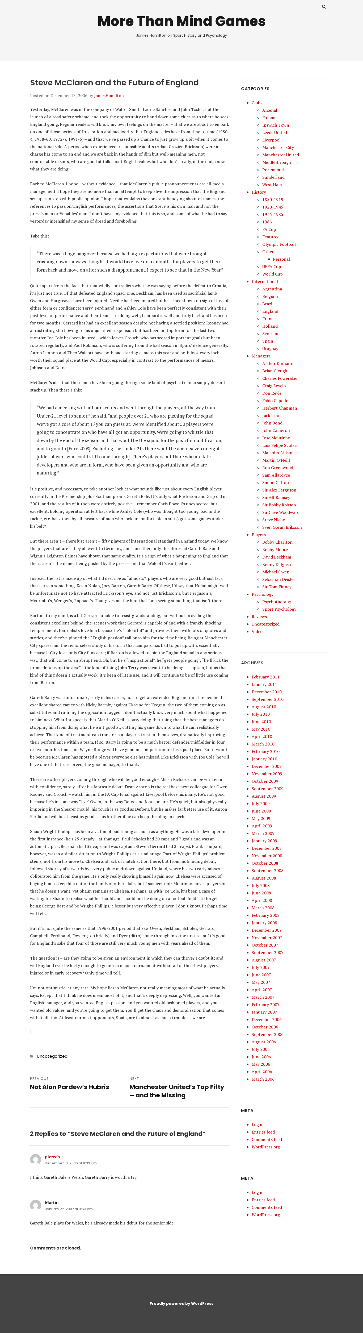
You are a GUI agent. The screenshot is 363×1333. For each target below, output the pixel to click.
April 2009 (262, 826)
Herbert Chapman (279, 408)
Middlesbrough (276, 162)
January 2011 (264, 684)
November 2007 (267, 937)
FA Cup (269, 229)
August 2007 (264, 960)
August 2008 (264, 878)
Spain (267, 341)
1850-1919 (272, 199)
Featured (271, 237)
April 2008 (262, 900)
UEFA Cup (271, 266)
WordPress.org (266, 1147)
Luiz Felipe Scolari (279, 445)
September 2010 (268, 699)
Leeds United (274, 132)
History (259, 192)
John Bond (272, 423)
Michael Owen (275, 572)
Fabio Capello (275, 400)
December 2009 (267, 766)
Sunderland (273, 177)
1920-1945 (272, 207)
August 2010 (264, 707)
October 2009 (265, 781)
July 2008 (261, 885)
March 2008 (263, 908)
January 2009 (264, 841)
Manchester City (278, 147)
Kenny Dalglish (276, 564)
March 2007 (263, 997)
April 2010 (262, 736)
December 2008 (267, 848)
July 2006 (261, 1049)
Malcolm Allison (278, 453)
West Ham (272, 185)
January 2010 (264, 759)
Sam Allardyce (276, 475)
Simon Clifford (276, 482)
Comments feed (267, 1139)
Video (257, 631)
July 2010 (261, 714)
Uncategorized (52, 1056)
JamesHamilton (109, 95)
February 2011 (266, 677)
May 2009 (261, 818)
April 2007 (262, 990)
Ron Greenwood (277, 467)
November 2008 (267, 856)
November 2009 (267, 774)
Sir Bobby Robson (279, 505)
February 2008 (266, 915)
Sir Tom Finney (277, 587)
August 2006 (264, 1042)
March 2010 (263, 744)
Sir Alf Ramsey (276, 497)
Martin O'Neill (276, 460)
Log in (258, 1124)
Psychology (262, 594)
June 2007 (261, 975)
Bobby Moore (275, 549)
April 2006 (262, 1071)
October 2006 (265, 1027)
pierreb (52, 1157)
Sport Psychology (279, 609)
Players (259, 535)
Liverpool (271, 140)
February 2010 (266, 751)
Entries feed (263, 1132)
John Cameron (276, 430)
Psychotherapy (276, 602)
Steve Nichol (274, 520)
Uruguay (270, 348)
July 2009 (261, 803)
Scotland (271, 333)
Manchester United (280, 155)
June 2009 (261, 811)
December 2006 (267, 1019)
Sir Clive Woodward (280, 512)
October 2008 (265, 863)
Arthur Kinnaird (277, 363)
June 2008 (261, 893)
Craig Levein (274, 386)
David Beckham (276, 557)
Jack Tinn (271, 415)
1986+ (268, 222)
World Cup (272, 274)
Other (268, 252)
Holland (270, 326)
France (269, 319)
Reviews (259, 616)
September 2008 (268, 870)
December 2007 (267, 930)
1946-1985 (272, 214)
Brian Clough (274, 371)
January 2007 (264, 1012)
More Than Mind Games (182, 21)
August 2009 (264, 796)
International (265, 281)
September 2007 (268, 952)
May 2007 (261, 982)
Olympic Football (279, 244)
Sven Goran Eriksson (282, 527)
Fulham (269, 117)
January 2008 (264, 923)
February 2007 (266, 1004)
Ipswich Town (275, 125)
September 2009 (268, 789)
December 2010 (267, 692)
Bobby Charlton (277, 542)
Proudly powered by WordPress (181, 1303)
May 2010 (261, 729)
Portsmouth (274, 170)
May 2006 (261, 1064)
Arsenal (269, 110)
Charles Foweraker (280, 378)
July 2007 (261, 967)
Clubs (257, 103)
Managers (261, 356)
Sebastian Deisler (278, 579)
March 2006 (263, 1079)
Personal (281, 259)
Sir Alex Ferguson (279, 490)
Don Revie (271, 393)
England (270, 311)
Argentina (272, 289)
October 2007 (265, 945)
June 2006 (261, 1057)
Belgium (270, 296)
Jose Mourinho (276, 438)
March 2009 (263, 833)
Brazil (267, 304)
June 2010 (261, 721)
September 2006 (268, 1034)
